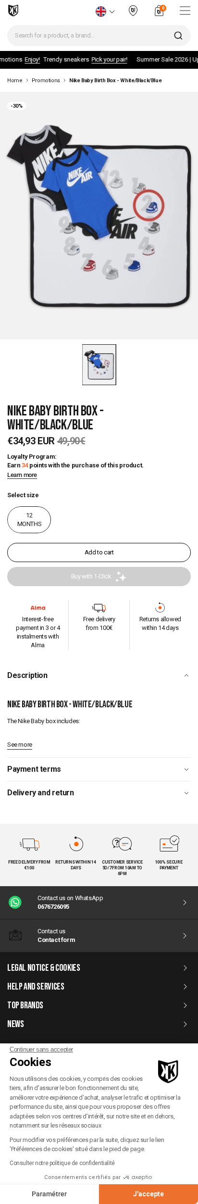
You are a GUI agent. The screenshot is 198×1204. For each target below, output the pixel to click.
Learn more (22, 475)
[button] (99, 364)
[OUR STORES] (133, 15)
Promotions (46, 80)
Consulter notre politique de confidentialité (62, 1163)
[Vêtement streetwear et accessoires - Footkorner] (13, 10)
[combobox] (99, 35)
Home (14, 80)
